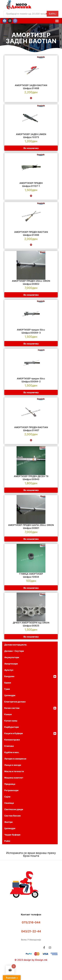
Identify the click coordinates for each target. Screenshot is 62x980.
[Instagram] (9, 20)
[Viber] (15, 20)
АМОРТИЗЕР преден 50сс (31, 378)
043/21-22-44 (31, 931)
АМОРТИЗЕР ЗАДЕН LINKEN (31, 134)
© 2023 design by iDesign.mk (31, 959)
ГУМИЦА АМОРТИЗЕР (31, 573)
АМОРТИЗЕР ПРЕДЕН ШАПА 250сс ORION (31, 525)
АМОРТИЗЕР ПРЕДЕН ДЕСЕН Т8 (31, 476)
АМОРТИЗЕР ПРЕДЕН (31, 183)
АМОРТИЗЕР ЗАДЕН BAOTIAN (31, 38)
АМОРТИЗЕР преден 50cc (31, 329)
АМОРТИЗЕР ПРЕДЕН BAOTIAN (31, 232)
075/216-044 (31, 922)
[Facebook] (4, 20)
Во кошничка (31, 148)
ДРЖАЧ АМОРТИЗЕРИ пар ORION (31, 622)
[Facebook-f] (44, 947)
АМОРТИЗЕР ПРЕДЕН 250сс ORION (31, 281)
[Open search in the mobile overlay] (31, 14)
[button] (57, 21)
